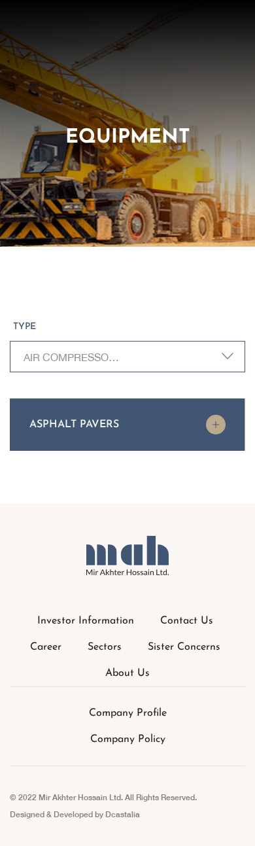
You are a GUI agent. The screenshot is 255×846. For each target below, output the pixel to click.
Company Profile (128, 713)
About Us (127, 673)
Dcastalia (122, 814)
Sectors (105, 647)
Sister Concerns (184, 647)
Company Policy (127, 739)
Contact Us (186, 621)
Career (45, 647)
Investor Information (85, 621)
